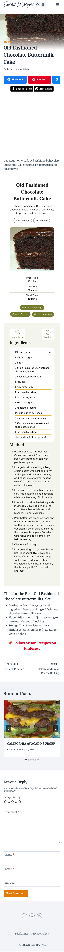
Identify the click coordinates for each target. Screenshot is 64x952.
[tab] (26, 760)
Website (10, 883)
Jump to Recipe (23, 88)
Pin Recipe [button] (41, 220)
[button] (49, 352)
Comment (12, 812)
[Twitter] (32, 915)
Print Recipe (45, 88)
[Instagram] (39, 915)
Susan (10, 69)
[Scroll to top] (56, 947)
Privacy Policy (40, 933)
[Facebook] (37, 4)
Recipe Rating (12, 797)
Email (9, 869)
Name (9, 854)
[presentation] (32, 719)
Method (48, 337)
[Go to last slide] (8, 728)
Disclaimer (21, 933)
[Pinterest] (43, 4)
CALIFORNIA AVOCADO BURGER (31, 743)
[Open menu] (57, 4)
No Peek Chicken (14, 667)
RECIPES (8, 42)
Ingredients (17, 337)
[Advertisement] (32, 126)
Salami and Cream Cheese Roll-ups (49, 669)
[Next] (55, 728)
